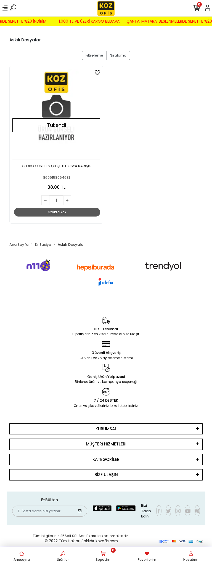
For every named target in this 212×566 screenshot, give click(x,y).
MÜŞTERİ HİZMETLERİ (106, 444)
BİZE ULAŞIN (106, 474)
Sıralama (118, 55)
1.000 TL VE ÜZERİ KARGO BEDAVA (90, 21)
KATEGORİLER (106, 459)
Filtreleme (94, 55)
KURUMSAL (106, 429)
